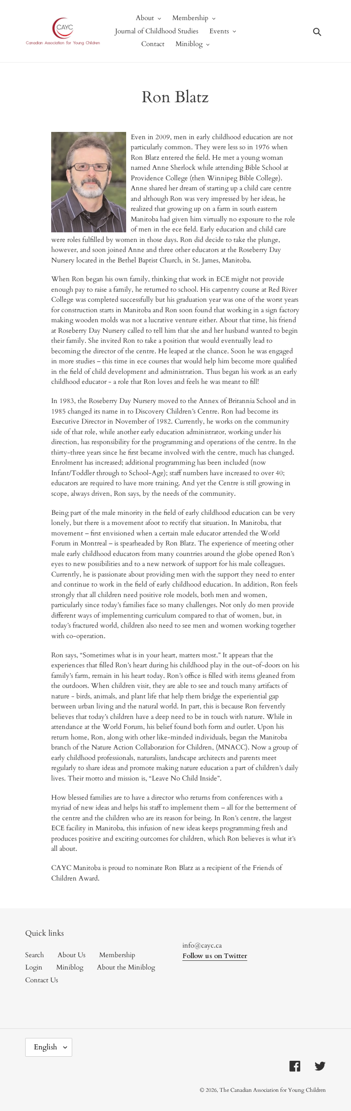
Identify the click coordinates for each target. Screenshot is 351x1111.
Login (34, 967)
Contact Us (41, 980)
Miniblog (69, 967)
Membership (117, 954)
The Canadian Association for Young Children (272, 1090)
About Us (71, 954)
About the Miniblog (126, 967)
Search (34, 954)
